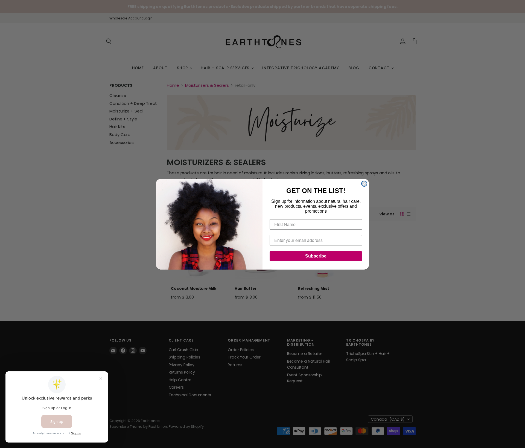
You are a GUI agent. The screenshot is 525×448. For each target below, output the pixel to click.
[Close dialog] (364, 183)
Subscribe (315, 256)
